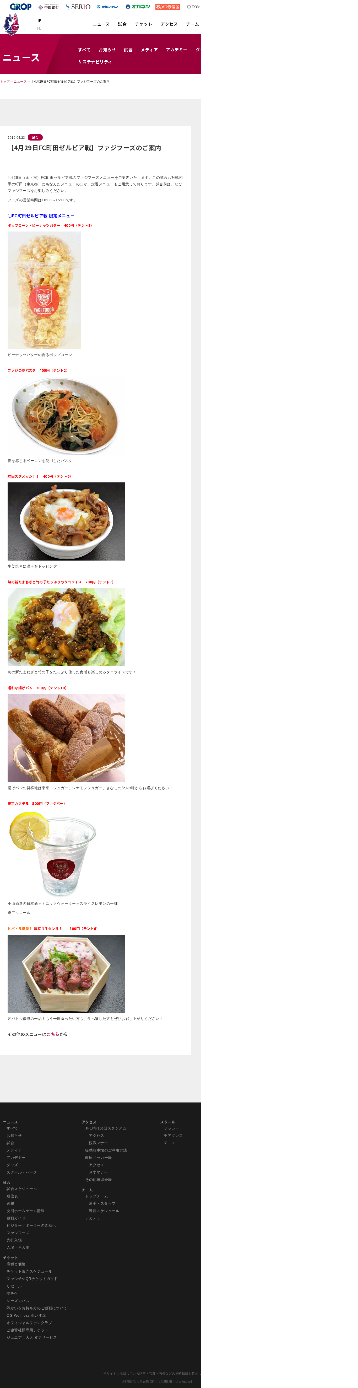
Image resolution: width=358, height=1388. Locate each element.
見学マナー (98, 1172)
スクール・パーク (22, 1172)
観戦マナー (98, 1143)
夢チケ (12, 1293)
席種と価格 (16, 1264)
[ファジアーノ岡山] (11, 24)
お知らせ (107, 49)
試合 (122, 24)
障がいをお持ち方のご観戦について (37, 1308)
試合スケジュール (22, 1189)
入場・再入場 (18, 1247)
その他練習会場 (98, 1179)
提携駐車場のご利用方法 (106, 1150)
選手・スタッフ (102, 1203)
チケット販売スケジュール (29, 1271)
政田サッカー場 (98, 1157)
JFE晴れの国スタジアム (105, 1128)
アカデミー (176, 49)
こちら (52, 1034)
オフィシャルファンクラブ (29, 1323)
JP (39, 20)
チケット (143, 24)
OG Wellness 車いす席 (26, 1315)
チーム (192, 24)
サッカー (171, 1128)
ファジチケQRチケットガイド (32, 1279)
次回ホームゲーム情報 (26, 1211)
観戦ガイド (16, 1218)
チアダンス (173, 1135)
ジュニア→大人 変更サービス (32, 1337)
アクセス (169, 24)
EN (39, 28)
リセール (14, 1286)
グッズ (12, 1165)
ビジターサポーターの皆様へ (31, 1225)
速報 (10, 1203)
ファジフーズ (18, 1233)
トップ (5, 81)
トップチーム (96, 1196)
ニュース (101, 24)
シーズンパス (18, 1301)
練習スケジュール (104, 1211)
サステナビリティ (95, 61)
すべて (84, 49)
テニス (169, 1143)
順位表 (12, 1196)
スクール (167, 1122)
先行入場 (14, 1240)
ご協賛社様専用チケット (27, 1330)
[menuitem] (101, 26)
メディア (149, 49)
